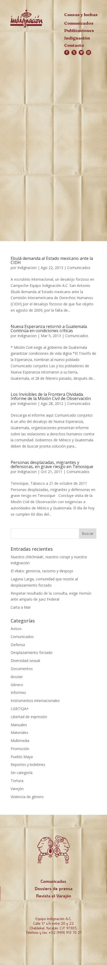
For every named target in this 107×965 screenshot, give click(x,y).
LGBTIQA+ (20, 708)
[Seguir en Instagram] (88, 52)
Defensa (18, 644)
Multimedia (20, 740)
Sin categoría (21, 772)
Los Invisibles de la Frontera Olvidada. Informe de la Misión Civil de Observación (51, 396)
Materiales (19, 732)
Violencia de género (27, 796)
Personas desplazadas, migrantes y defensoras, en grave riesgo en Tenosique (52, 464)
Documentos (22, 668)
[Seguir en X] (74, 52)
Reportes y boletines (28, 764)
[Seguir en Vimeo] (81, 52)
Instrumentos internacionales (35, 700)
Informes (18, 692)
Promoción (20, 748)
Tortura (17, 780)
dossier (17, 676)
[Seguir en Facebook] (66, 52)
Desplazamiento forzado (31, 652)
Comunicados (78, 267)
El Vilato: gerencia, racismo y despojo (42, 570)
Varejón (17, 788)
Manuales (19, 724)
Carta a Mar (21, 607)
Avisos (16, 628)
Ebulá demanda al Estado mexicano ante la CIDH (52, 260)
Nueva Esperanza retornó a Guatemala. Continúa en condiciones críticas (49, 328)
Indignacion (27, 267)
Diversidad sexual (25, 660)
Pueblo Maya (22, 756)
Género (17, 684)
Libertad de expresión (29, 716)
